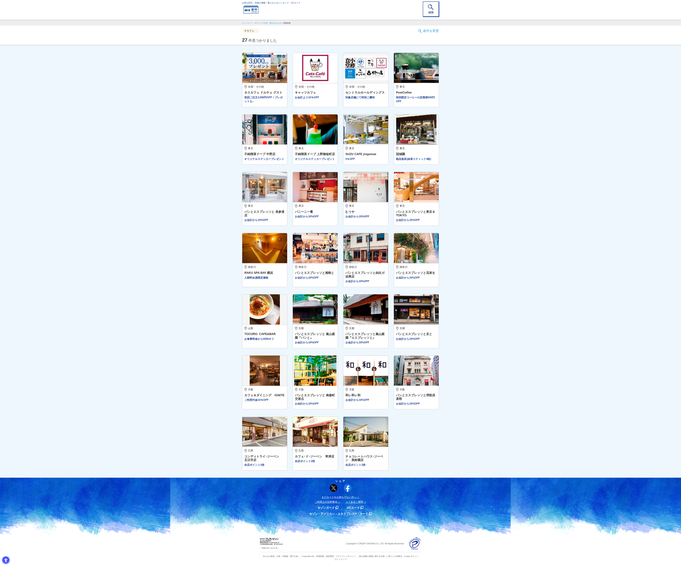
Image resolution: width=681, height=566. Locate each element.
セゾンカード (326, 507)
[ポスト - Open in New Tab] (333, 488)
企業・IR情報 (282, 556)
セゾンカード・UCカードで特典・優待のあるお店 (262, 23)
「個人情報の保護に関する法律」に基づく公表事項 (379, 556)
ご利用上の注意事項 (326, 502)
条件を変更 (431, 31)
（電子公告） (294, 556)
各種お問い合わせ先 (270, 548)
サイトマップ (341, 559)
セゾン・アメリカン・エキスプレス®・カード (338, 513)
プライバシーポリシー (345, 556)
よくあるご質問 (354, 502)
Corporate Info (308, 556)
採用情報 (320, 556)
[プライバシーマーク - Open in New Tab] (414, 543)
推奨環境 (330, 556)
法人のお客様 (269, 556)
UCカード (353, 507)
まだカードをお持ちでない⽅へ (339, 497)
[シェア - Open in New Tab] (347, 488)
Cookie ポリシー (411, 556)
